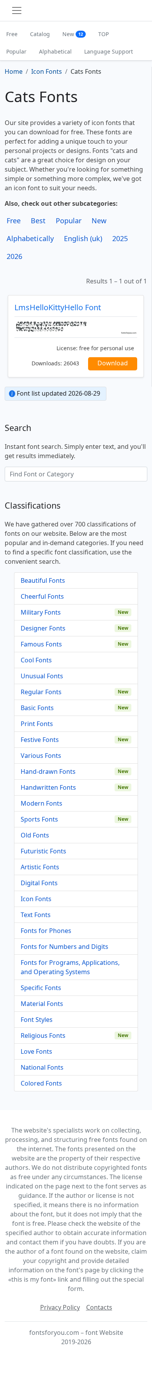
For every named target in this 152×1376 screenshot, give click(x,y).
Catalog (40, 34)
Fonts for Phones (46, 930)
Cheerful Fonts (42, 596)
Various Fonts (41, 755)
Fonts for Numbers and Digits (64, 946)
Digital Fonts (39, 883)
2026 (14, 256)
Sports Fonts (39, 819)
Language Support (108, 51)
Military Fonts (41, 612)
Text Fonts (36, 914)
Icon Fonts (36, 899)
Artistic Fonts (40, 867)
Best (38, 220)
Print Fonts (37, 723)
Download (112, 363)
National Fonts (42, 1067)
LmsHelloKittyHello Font (57, 307)
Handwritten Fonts (48, 787)
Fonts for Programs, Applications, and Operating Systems (70, 967)
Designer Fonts (43, 628)
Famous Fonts (41, 644)
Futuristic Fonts (43, 851)
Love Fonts (36, 1051)
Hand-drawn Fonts (48, 771)
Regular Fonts (41, 692)
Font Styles (37, 1019)
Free (12, 34)
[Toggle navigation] (16, 10)
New (72, 34)
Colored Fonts (41, 1083)
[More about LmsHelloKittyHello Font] (75, 327)
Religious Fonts (43, 1035)
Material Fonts (42, 1003)
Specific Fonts (41, 987)
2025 (120, 238)
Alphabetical (55, 51)
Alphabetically (30, 238)
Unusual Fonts (42, 676)
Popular (16, 51)
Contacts (99, 1307)
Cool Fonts (36, 660)
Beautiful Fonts (43, 580)
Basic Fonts (37, 708)
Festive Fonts (40, 739)
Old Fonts (35, 835)
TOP (103, 34)
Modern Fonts (41, 803)
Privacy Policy (60, 1307)
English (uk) (83, 238)
